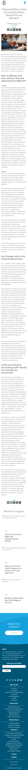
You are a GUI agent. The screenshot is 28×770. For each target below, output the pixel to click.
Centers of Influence (14, 727)
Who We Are (14, 685)
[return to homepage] (4, 3)
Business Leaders (14, 723)
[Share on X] (14, 29)
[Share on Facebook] (17, 29)
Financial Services (14, 741)
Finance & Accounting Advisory (14, 709)
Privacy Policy (14, 764)
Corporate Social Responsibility (14, 692)
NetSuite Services (14, 714)
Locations (14, 700)
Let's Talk (14, 633)
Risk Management (14, 713)
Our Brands (14, 694)
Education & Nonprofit (14, 737)
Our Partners (14, 690)
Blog (6, 531)
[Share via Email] (11, 29)
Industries (14, 730)
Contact (14, 754)
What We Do (14, 703)
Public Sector (14, 749)
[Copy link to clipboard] (20, 29)
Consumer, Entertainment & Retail (14, 735)
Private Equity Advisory (14, 711)
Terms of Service (14, 762)
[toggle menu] (24, 2)
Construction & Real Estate (14, 733)
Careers (14, 698)
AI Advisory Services (14, 707)
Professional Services (14, 747)
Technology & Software (14, 751)
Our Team (14, 688)
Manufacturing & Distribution (14, 745)
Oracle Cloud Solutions (14, 717)
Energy (14, 739)
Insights (14, 757)
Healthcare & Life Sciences (14, 743)
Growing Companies (14, 725)
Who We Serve (14, 720)
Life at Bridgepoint (14, 696)
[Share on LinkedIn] (8, 29)
